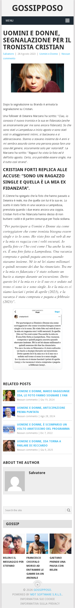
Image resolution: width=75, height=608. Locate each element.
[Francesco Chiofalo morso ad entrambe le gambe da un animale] (37, 544)
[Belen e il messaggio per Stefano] (14, 544)
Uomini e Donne (48, 53)
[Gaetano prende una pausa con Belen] (60, 544)
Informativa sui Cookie (37, 599)
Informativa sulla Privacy (40, 603)
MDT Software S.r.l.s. (46, 594)
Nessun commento (27, 399)
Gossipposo (37, 8)
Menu (9, 20)
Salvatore (8, 53)
